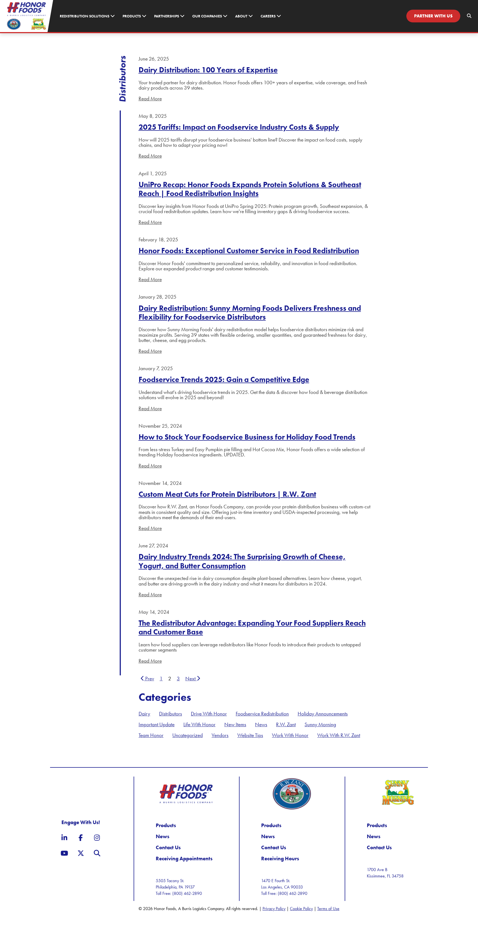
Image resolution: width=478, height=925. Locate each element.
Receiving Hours (280, 858)
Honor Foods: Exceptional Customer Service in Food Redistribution (249, 250)
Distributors (170, 713)
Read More (150, 98)
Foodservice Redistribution (262, 713)
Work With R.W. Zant (338, 735)
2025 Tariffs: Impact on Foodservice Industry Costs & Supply (239, 127)
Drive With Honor (209, 713)
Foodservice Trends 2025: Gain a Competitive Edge (224, 379)
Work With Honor (290, 735)
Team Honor (151, 735)
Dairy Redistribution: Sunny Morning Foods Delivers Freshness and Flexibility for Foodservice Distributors (250, 312)
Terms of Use (328, 908)
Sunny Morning (320, 724)
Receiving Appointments (184, 858)
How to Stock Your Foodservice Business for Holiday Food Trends (247, 437)
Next (191, 678)
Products (166, 825)
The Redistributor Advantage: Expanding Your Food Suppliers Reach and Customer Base (252, 627)
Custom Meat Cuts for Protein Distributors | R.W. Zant (227, 494)
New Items (235, 724)
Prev (149, 678)
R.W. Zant (286, 724)
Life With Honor (199, 724)
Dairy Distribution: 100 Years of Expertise (208, 70)
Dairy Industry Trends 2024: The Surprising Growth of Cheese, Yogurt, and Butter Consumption (242, 561)
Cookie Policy (301, 908)
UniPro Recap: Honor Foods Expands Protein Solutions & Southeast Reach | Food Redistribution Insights (250, 189)
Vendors (220, 735)
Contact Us (168, 847)
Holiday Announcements (323, 713)
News (261, 724)
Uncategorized (187, 735)
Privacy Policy (274, 908)
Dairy (144, 713)
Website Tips (250, 735)
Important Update (157, 724)
